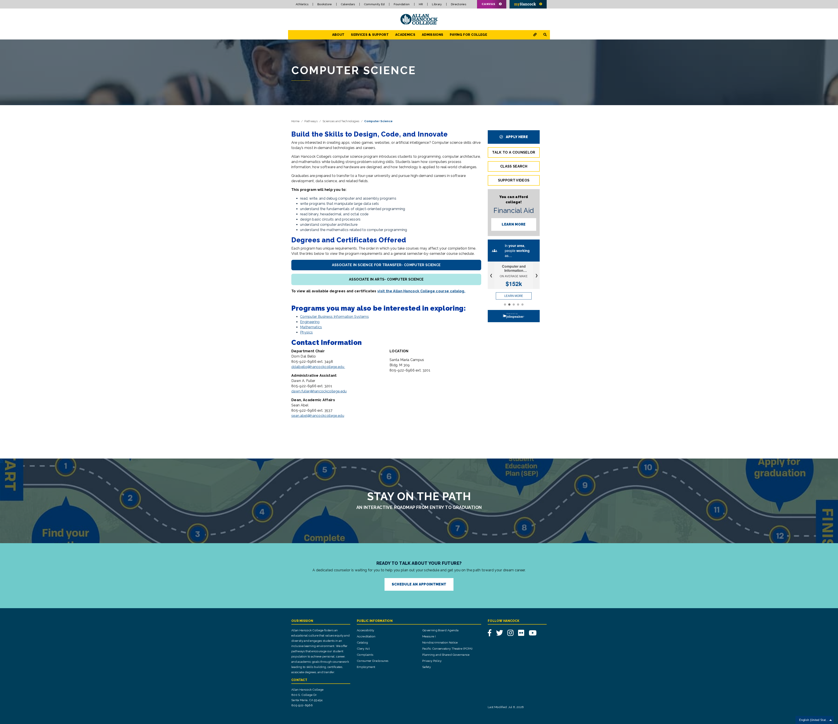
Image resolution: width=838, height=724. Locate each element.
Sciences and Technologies (341, 121)
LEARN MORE (513, 224)
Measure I (429, 636)
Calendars (348, 4)
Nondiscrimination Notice (440, 642)
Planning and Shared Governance (446, 654)
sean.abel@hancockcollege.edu (317, 416)
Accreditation (366, 636)
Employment (366, 667)
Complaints (365, 654)
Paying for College (468, 35)
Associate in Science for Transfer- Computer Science (386, 265)
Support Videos (513, 180)
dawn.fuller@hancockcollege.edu (319, 391)
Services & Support (370, 35)
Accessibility (365, 630)
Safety (426, 667)
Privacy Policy (431, 660)
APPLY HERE (516, 137)
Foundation (402, 4)
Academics (405, 35)
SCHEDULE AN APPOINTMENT (419, 584)
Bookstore (324, 4)
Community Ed (374, 4)
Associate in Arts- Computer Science (386, 279)
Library (437, 4)
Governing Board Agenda (440, 630)
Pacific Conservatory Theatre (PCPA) (447, 648)
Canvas (489, 4)
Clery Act (363, 648)
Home (295, 121)
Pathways (311, 121)
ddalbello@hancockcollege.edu (318, 367)
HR (421, 4)
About (338, 35)
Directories (458, 4)
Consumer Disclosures (372, 660)
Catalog (362, 642)
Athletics (302, 4)
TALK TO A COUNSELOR (513, 152)
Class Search (513, 166)
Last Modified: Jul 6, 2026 (506, 707)
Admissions (432, 35)
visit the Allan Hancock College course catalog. (421, 291)
